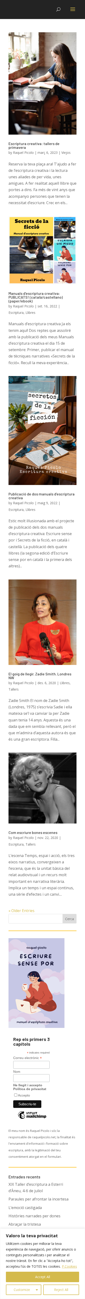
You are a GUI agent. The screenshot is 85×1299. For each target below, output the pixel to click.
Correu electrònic (27, 1058)
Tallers (13, 689)
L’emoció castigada (25, 1207)
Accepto (24, 1095)
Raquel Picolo (23, 152)
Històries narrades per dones (34, 1216)
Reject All (61, 1289)
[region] (42, 1263)
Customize (22, 1289)
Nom (16, 1071)
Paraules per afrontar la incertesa (38, 1199)
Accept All (42, 1277)
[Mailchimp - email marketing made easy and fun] (32, 1118)
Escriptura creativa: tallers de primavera (34, 145)
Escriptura (16, 312)
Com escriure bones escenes (32, 832)
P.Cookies (69, 1266)
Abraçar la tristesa (24, 1224)
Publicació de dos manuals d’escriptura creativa (41, 496)
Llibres (30, 312)
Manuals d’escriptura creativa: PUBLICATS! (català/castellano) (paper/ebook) (35, 297)
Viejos (66, 152)
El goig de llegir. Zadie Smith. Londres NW (39, 676)
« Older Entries (21, 910)
